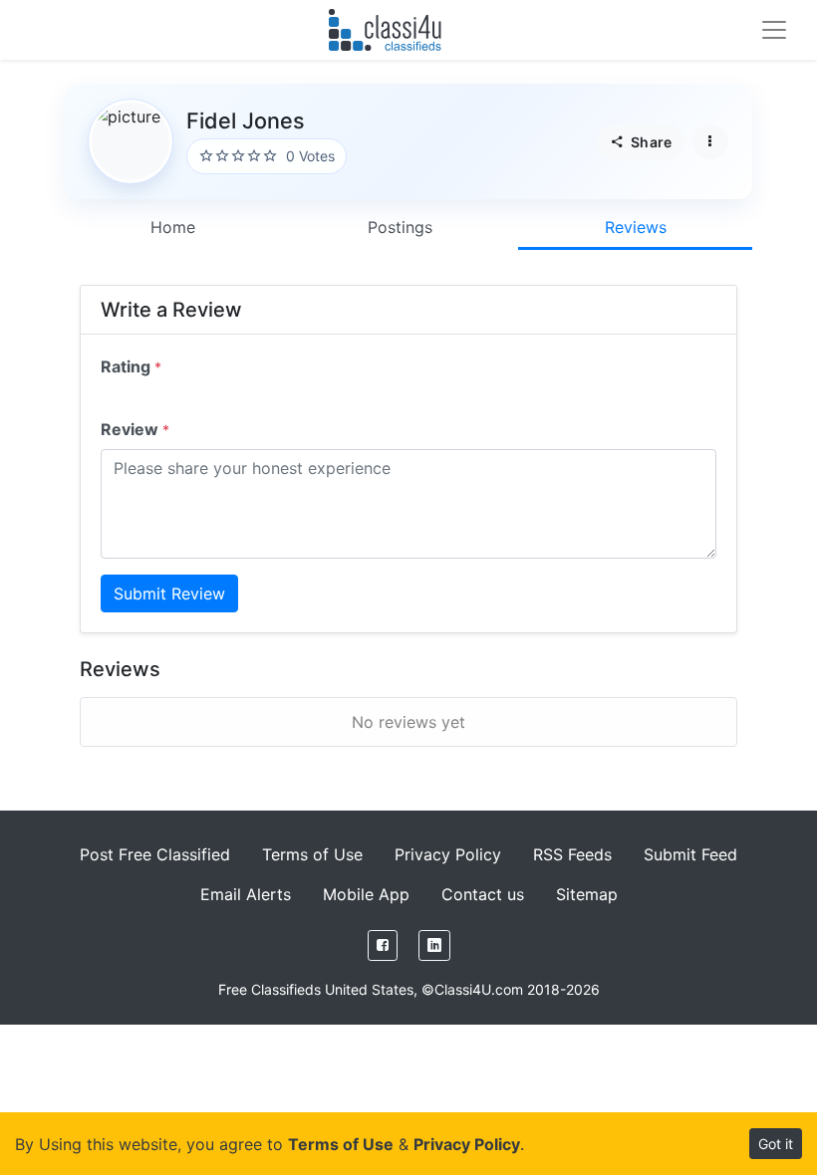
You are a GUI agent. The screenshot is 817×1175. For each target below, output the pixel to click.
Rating (131, 366)
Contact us (482, 894)
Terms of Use (312, 854)
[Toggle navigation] (774, 30)
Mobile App (366, 894)
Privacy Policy (448, 854)
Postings (400, 227)
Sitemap (587, 894)
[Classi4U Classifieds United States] (389, 30)
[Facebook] (383, 945)
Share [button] (650, 141)
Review (135, 429)
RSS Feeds (572, 854)
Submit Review (169, 593)
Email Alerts (245, 894)
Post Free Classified (155, 854)
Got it (775, 1143)
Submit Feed (690, 854)
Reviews (636, 227)
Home (172, 227)
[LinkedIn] (434, 945)
